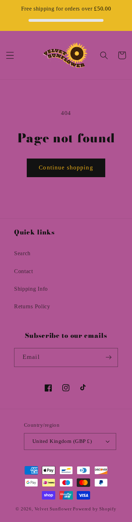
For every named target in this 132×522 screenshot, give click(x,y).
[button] (10, 55)
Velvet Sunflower (53, 509)
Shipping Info (31, 289)
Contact (23, 271)
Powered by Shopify (95, 509)
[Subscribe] (109, 357)
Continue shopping (66, 167)
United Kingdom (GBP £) (62, 441)
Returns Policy (32, 306)
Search (22, 253)
